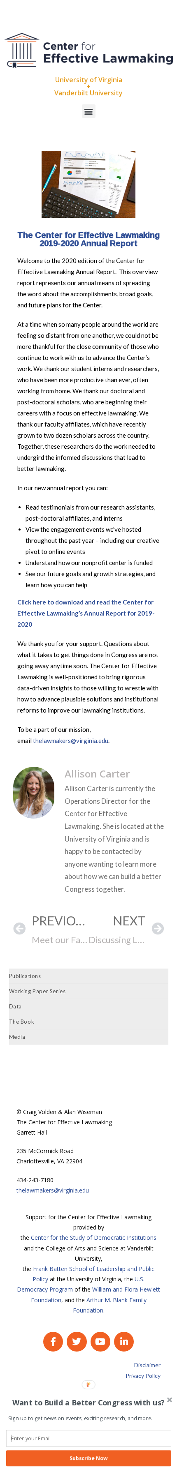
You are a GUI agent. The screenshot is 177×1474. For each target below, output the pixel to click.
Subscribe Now (88, 1458)
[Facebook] (53, 1342)
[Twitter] (76, 1342)
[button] (88, 111)
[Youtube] (100, 1342)
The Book (22, 1021)
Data (15, 1006)
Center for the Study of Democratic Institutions (93, 1237)
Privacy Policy (143, 1375)
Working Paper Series (37, 991)
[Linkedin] (124, 1342)
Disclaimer (147, 1364)
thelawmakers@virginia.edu (70, 740)
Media (17, 1036)
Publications (25, 976)
